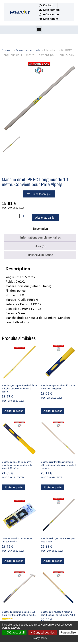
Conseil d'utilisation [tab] (40, 255)
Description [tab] (40, 228)
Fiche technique (41, 193)
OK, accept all (15, 632)
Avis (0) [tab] (40, 246)
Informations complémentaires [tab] (40, 237)
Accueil (7, 50)
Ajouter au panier (45, 217)
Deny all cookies (44, 632)
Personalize (68, 632)
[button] (39, 29)
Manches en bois (28, 50)
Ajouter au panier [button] (14, 411)
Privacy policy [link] (39, 637)
